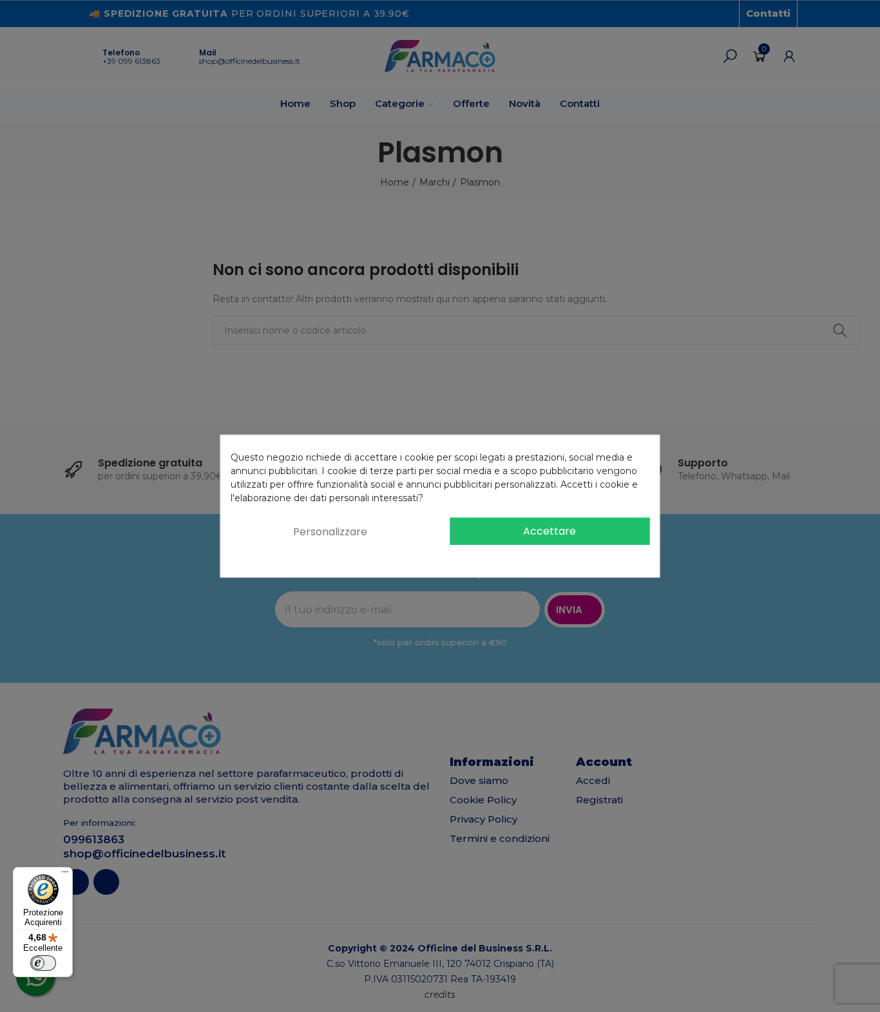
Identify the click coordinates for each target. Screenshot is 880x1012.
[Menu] (65, 875)
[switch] (43, 963)
